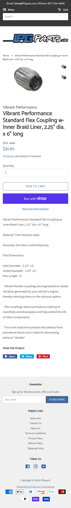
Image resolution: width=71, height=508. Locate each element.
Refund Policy (35, 443)
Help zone (35, 418)
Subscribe (57, 399)
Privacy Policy (35, 438)
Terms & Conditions (35, 433)
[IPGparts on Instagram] (36, 467)
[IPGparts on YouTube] (43, 467)
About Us (35, 428)
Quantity (8, 166)
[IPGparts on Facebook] (27, 467)
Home (6, 55)
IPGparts (45, 480)
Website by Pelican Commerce (36, 487)
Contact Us (35, 423)
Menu (10, 9)
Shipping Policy (35, 448)
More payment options (35, 208)
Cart (65, 9)
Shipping (8, 156)
